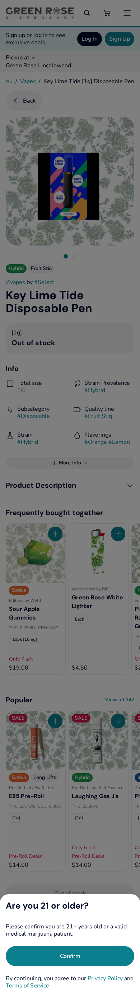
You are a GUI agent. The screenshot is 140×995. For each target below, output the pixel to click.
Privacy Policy (105, 978)
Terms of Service (27, 986)
